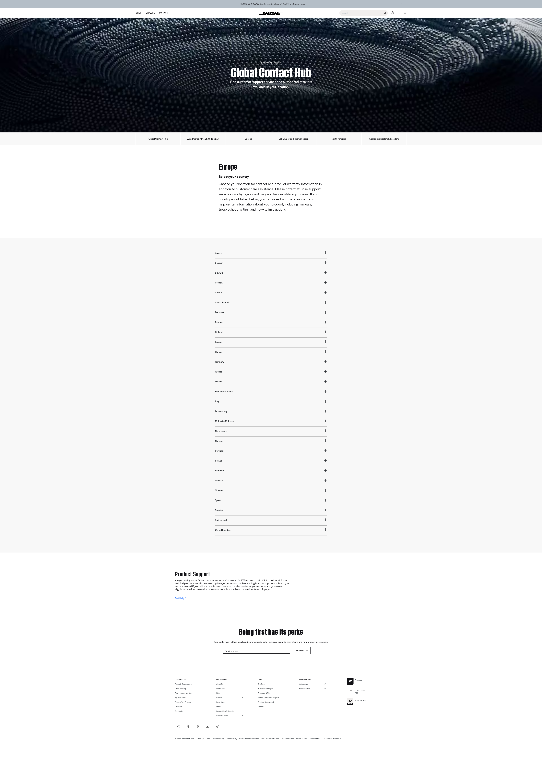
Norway (219, 441)
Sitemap (200, 739)
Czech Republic (222, 302)
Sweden (219, 510)
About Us (219, 684)
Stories (218, 707)
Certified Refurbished (266, 702)
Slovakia (219, 480)
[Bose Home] (271, 13)
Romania (219, 470)
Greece (218, 371)
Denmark (219, 312)
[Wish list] (398, 12)
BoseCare (178, 707)
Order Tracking (180, 689)
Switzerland (221, 520)
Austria (218, 253)
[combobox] (363, 13)
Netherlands (221, 431)
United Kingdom (223, 530)
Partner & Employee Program (268, 698)
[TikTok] (217, 726)
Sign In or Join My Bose (183, 693)
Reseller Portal (304, 689)
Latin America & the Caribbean (294, 138)
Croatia (218, 282)
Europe (248, 138)
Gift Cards (261, 684)
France (218, 342)
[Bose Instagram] (178, 726)
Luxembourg (221, 411)
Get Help (179, 598)
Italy (217, 401)
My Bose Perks (180, 698)
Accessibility (232, 739)
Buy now (289, 4)
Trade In (261, 707)
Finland (218, 332)
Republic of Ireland (224, 391)
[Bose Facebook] (197, 726)
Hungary (219, 352)
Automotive (303, 684)
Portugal (219, 451)
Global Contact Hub (158, 138)
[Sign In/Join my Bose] (392, 12)
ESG (217, 693)
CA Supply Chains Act (332, 739)
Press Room (220, 702)
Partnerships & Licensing (225, 711)
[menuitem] (140, 13)
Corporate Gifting (264, 693)
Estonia (218, 322)
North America (339, 138)
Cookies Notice (287, 739)
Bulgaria (219, 272)
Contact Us (179, 711)
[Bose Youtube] (207, 726)
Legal (208, 739)
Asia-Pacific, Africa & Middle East (203, 138)
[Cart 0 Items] (404, 13)
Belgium (219, 263)
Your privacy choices (270, 739)
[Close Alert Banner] (401, 4)
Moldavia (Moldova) (224, 421)
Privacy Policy (218, 739)
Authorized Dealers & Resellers (384, 138)
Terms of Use (315, 739)
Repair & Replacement (183, 684)
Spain (218, 500)
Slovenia (219, 490)
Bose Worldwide (222, 716)
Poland (218, 460)
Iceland (218, 381)
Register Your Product (183, 702)
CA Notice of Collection (249, 739)
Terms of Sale (301, 739)
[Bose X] (188, 726)
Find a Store (220, 689)
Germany (219, 361)
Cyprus (218, 292)
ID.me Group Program (265, 689)
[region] (273, 4)
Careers (219, 698)
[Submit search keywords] (385, 13)
